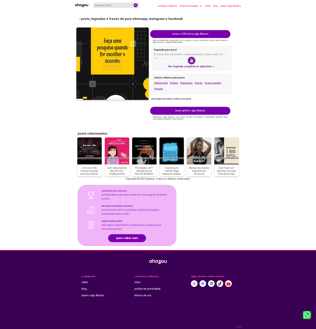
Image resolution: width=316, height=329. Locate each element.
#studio (158, 88)
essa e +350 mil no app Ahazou (190, 33)
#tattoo (174, 83)
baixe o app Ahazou (230, 6)
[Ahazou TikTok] (220, 283)
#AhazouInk (161, 83)
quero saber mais (127, 238)
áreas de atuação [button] (189, 6)
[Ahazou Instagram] (194, 283)
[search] (136, 5)
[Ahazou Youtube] (228, 283)
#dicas (199, 83)
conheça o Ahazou (167, 6)
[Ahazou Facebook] (202, 283)
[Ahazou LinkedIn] (211, 283)
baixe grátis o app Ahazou (190, 110)
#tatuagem (186, 83)
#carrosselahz (212, 83)
